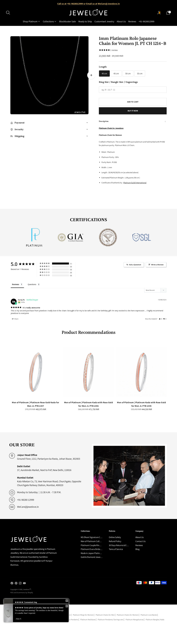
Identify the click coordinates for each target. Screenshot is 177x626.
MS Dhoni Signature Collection (94, 537)
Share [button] (16, 319)
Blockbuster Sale (67, 21)
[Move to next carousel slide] (91, 75)
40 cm (104, 73)
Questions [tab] (32, 284)
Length (103, 67)
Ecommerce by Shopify (25, 592)
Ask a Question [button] (135, 264)
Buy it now (133, 110)
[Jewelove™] (88, 13)
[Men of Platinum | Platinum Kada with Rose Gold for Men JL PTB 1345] (141, 372)
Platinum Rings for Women (83, 615)
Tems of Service (116, 549)
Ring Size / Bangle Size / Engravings (118, 82)
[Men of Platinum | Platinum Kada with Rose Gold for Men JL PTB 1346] (88, 372)
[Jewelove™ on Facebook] (11, 584)
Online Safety (115, 537)
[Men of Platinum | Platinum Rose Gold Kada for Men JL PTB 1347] (35, 372)
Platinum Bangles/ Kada (155, 619)
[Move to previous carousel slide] (8, 374)
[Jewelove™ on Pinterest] (16, 584)
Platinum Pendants (70, 619)
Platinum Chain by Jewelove (111, 128)
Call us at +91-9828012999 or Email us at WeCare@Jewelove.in (88, 3)
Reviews (132, 21)
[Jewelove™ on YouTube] (24, 584)
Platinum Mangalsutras (134, 619)
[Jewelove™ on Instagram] (20, 584)
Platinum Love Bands (149, 615)
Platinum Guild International (134, 182)
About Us (121, 21)
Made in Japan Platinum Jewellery (96, 553)
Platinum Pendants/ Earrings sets (110, 619)
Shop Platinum (30, 21)
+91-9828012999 (146, 21)
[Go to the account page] (159, 12)
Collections (48, 21)
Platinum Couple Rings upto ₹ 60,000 (97, 545)
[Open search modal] (8, 12)
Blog (137, 549)
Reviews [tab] (15, 284)
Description (103, 121)
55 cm (139, 73)
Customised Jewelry (104, 21)
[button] (160, 319)
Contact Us (140, 541)
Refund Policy (115, 541)
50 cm (128, 73)
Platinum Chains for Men (105, 615)
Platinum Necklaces (87, 619)
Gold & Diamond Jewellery (92, 557)
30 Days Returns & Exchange (121, 545)
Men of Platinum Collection (93, 541)
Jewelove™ (27, 589)
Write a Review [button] (157, 264)
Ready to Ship (85, 21)
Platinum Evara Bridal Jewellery (95, 549)
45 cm (116, 73)
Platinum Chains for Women (127, 615)
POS (11, 592)
